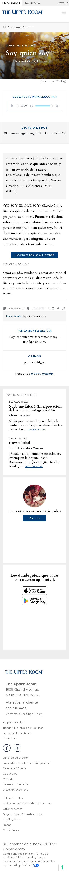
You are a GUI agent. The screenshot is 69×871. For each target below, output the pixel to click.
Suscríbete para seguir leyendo (34, 254)
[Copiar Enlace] (63, 308)
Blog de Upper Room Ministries (22, 814)
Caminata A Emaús (14, 768)
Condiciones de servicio (18, 853)
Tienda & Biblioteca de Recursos (23, 727)
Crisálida (8, 778)
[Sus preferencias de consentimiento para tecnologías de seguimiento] (62, 867)
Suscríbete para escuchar (35, 97)
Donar (7, 824)
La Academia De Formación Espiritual (26, 762)
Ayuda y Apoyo (35, 857)
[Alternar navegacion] (63, 12)
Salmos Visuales (13, 798)
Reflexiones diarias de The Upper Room (27, 803)
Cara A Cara (10, 773)
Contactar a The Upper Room (24, 713)
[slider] (17, 106)
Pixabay (60, 81)
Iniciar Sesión (11, 2)
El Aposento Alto (13, 722)
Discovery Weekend (15, 789)
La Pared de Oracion (16, 757)
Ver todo (34, 518)
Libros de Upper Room (17, 733)
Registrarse (32, 2)
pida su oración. (42, 373)
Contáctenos (11, 830)
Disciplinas (9, 738)
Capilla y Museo (12, 819)
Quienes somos (12, 808)
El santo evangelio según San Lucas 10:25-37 (34, 133)
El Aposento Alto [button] (16, 27)
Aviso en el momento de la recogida (25, 861)
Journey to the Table (15, 784)
